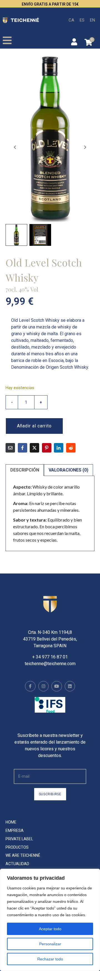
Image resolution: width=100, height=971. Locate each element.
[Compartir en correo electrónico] (10, 448)
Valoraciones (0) (68, 470)
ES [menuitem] (82, 19)
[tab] (25, 470)
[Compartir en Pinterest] (46, 448)
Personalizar (50, 944)
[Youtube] (56, 686)
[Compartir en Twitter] (34, 448)
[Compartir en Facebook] (22, 448)
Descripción (24, 470)
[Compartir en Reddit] (71, 448)
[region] (50, 920)
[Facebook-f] (30, 686)
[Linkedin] (70, 686)
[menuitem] (71, 20)
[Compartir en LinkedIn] (58, 448)
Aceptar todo (50, 929)
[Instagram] (43, 686)
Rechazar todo (50, 959)
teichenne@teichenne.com (50, 663)
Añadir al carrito (34, 426)
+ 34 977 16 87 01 (50, 657)
